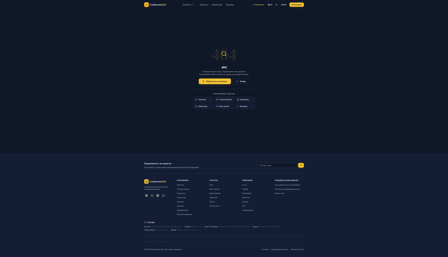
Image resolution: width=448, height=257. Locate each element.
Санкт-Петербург (211, 227)
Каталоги (187, 5)
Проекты (204, 5)
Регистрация (296, 5)
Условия (265, 249)
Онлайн (188, 227)
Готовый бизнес (183, 189)
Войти (283, 5)
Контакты (246, 197)
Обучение (213, 197)
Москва (147, 227)
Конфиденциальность (279, 249)
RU (271, 5)
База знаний (214, 189)
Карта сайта (280, 193)
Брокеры (180, 206)
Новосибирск (149, 230)
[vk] (157, 195)
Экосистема (214, 206)
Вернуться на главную (216, 81)
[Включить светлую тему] (276, 5)
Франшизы (181, 193)
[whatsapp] (152, 195)
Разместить (259, 5)
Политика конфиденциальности (287, 189)
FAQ (243, 206)
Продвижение (247, 210)
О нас (244, 185)
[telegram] (146, 195)
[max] (163, 195)
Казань (255, 227)
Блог (211, 185)
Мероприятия (215, 193)
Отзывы (245, 202)
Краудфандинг (182, 210)
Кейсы (212, 202)
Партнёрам (246, 193)
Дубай (173, 230)
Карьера (230, 5)
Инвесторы (217, 5)
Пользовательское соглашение (287, 185)
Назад (242, 81)
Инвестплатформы (184, 214)
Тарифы (245, 189)
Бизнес (170, 226)
